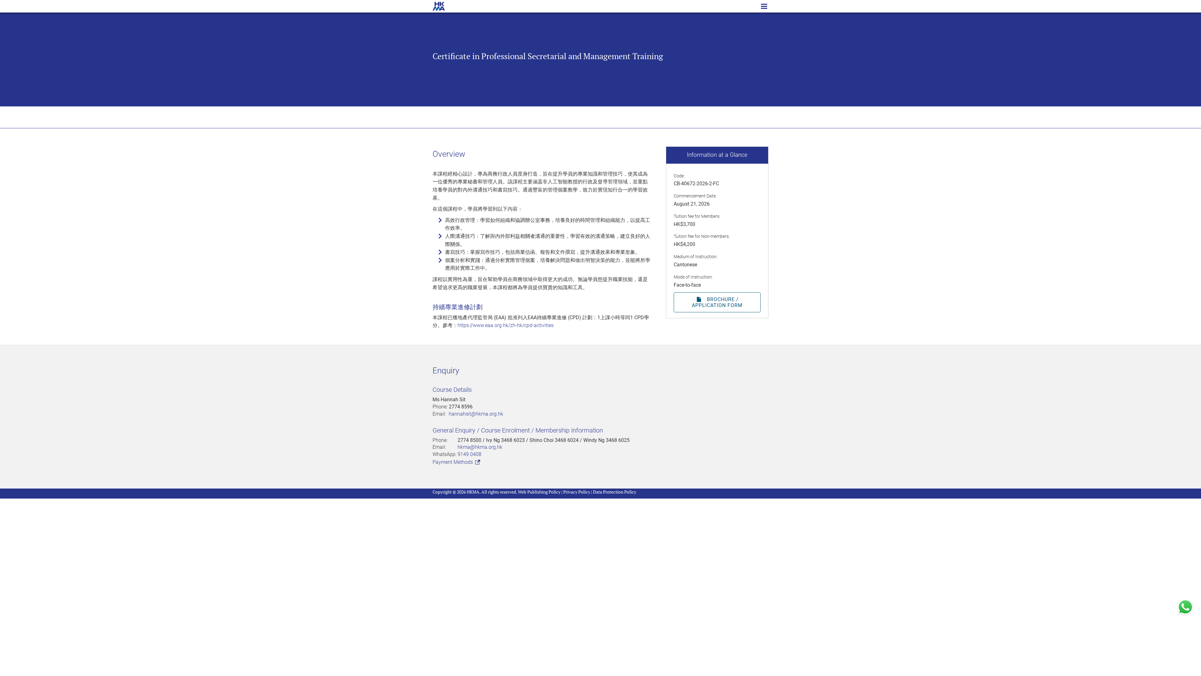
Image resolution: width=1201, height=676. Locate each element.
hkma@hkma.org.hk (480, 447)
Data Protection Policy (614, 492)
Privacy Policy (576, 492)
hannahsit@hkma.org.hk (476, 414)
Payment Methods (453, 462)
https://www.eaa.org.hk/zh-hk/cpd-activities (506, 325)
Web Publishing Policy (539, 492)
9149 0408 (469, 454)
